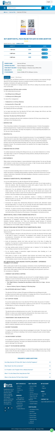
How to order (33, 413)
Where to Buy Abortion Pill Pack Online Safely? (27, 377)
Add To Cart (45, 49)
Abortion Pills (12, 12)
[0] (50, 8)
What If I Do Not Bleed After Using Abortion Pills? (27, 373)
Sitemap (44, 394)
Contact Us (20, 390)
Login (43, 386)
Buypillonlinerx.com (8, 389)
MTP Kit (27, 72)
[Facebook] (5, 407)
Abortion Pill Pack (34, 394)
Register (44, 388)
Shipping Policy (33, 419)
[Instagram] (11, 407)
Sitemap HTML (40, 429)
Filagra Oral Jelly (33, 396)
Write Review (19, 77)
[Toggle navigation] (5, 8)
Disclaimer (32, 411)
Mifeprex (31, 72)
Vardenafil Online (34, 401)
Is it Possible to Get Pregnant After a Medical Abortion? (27, 370)
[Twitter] (8, 407)
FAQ (18, 392)
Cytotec (36, 72)
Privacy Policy (33, 415)
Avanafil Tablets (33, 403)
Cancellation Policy (34, 409)
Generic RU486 (20, 72)
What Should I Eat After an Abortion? (27, 366)
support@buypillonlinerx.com (48, 401)
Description (7, 77)
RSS (43, 396)
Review (12, 77)
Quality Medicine (21, 408)
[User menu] (47, 8)
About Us (19, 386)
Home (6, 12)
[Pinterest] (5, 410)
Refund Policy (33, 417)
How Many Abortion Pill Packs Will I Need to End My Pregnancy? (27, 362)
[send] (42, 8)
